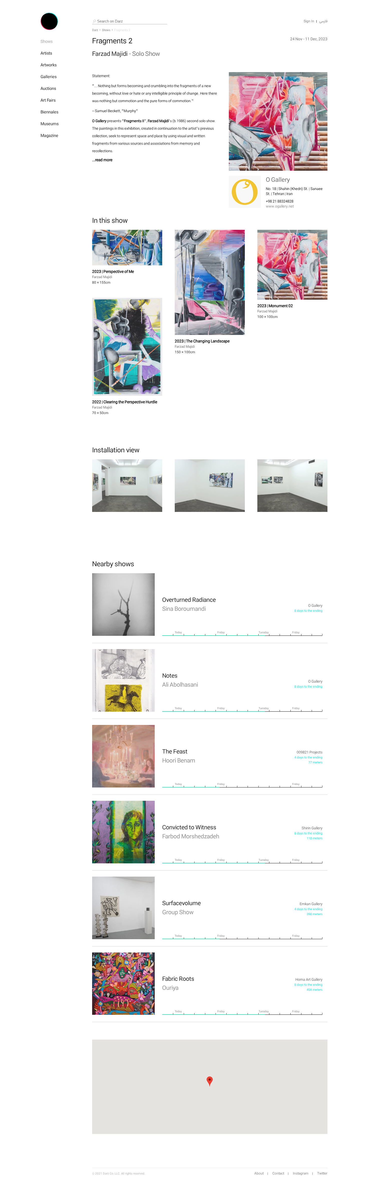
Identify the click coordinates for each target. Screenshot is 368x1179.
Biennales (49, 111)
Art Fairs (48, 100)
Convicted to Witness (190, 831)
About (259, 1173)
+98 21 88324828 (279, 201)
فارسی (323, 21)
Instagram (300, 1173)
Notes (180, 680)
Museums (50, 123)
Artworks (49, 64)
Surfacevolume (181, 907)
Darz (95, 30)
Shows (47, 41)
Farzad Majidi (110, 54)
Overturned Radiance (189, 604)
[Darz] (49, 21)
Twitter (322, 1173)
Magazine (49, 135)
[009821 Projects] (123, 756)
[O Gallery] (123, 604)
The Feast (178, 755)
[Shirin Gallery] (123, 832)
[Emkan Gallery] (123, 908)
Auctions (48, 88)
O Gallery (278, 179)
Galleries (49, 76)
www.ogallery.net (280, 206)
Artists (46, 53)
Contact (278, 1173)
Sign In (309, 21)
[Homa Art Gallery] (123, 983)
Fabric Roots (178, 983)
